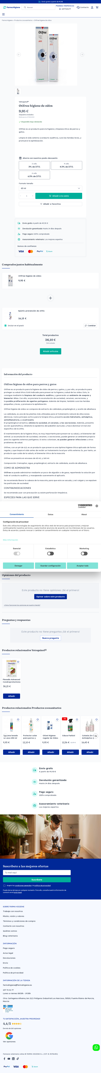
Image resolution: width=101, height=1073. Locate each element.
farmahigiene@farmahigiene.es (17, 985)
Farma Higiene (7, 20)
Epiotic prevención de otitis (31, 311)
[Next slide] (82, 55)
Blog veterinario (10, 936)
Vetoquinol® (24, 102)
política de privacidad (42, 885)
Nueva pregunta (50, 638)
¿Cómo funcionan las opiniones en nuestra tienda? (22, 605)
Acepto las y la (29, 885)
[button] (18, 91)
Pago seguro (9, 948)
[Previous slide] (19, 55)
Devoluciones (9, 958)
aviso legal (18, 892)
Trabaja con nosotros (13, 911)
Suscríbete (37, 879)
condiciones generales (23, 885)
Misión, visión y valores (13, 916)
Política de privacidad (13, 973)
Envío (5, 963)
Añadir (11, 696)
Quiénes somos (10, 931)
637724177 (66, 9)
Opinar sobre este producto (50, 596)
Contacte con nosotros (13, 926)
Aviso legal (8, 953)
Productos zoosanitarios (23, 20)
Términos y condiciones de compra (19, 921)
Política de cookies (11, 968)
